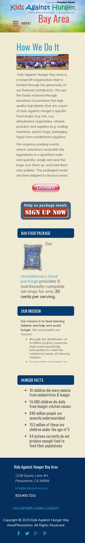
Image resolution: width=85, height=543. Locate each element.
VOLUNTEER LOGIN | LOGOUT (36, 508)
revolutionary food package (39, 278)
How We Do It (37, 46)
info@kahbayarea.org (31, 488)
